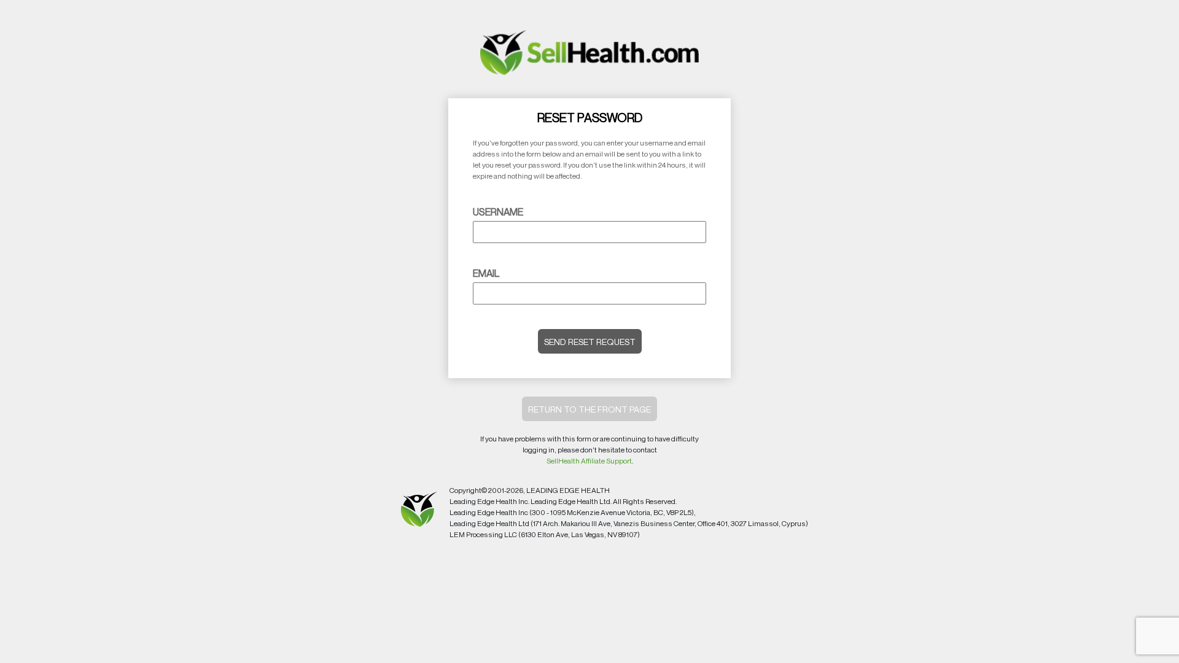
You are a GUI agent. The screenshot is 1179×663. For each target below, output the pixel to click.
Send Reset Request (590, 341)
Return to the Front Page (589, 409)
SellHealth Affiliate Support (589, 460)
